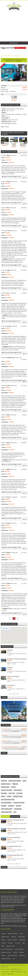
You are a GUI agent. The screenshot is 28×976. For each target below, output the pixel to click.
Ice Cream (19, 793)
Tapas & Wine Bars (6, 812)
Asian (24, 780)
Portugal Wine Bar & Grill (14, 846)
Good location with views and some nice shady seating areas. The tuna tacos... (14, 748)
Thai (15, 812)
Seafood (18, 805)
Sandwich (11, 805)
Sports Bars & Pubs (6, 809)
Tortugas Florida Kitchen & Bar (10, 747)
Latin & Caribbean (6, 802)
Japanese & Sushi (17, 796)
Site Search (10, 974)
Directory (4, 55)
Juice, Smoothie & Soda (7, 799)
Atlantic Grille (14, 144)
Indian (3, 796)
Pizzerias (3, 805)
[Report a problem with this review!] (23, 177)
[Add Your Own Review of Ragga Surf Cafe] (26, 177)
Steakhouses (17, 809)
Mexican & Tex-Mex (18, 802)
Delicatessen (17, 790)
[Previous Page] (10, 618)
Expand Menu (14, 43)
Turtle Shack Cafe (6, 729)
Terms (24, 971)
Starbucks (10, 650)
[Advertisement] (13, 25)
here (12, 906)
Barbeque (15, 784)
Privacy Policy (5, 971)
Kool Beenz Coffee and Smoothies (17, 659)
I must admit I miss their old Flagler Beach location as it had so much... (15, 731)
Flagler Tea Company (13, 676)
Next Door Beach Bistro (14, 837)
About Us (4, 974)
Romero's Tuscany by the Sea (15, 820)
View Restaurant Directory (14, 863)
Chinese (13, 787)
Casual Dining (5, 787)
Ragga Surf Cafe (19, 55)
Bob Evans (4, 735)
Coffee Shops (10, 55)
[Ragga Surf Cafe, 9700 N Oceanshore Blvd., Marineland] (15, 72)
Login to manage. (22, 926)
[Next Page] (18, 618)
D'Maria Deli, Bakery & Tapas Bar (16, 828)
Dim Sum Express (6, 741)
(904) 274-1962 (10, 110)
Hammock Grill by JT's (23, 144)
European (4, 793)
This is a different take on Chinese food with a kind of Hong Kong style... (15, 742)
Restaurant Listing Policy (16, 971)
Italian (9, 796)
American (4, 780)
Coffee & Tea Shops (6, 790)
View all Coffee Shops (14, 694)
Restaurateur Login (15, 969)
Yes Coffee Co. (11, 685)
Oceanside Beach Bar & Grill (15, 855)
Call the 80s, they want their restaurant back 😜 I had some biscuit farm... (14, 737)
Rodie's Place (5, 144)
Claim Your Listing (5, 969)
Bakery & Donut (5, 784)
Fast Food (12, 793)
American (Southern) (15, 780)
